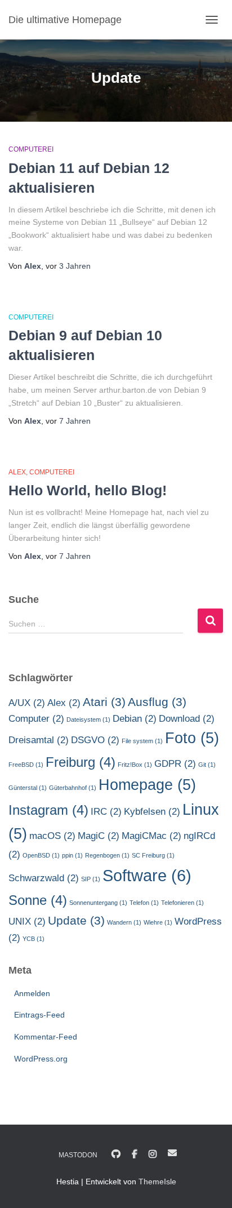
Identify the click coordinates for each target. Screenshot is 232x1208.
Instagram (48, 810)
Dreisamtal (38, 740)
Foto (192, 738)
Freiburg (80, 762)
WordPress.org (41, 1058)
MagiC (98, 835)
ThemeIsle (157, 1181)
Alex (17, 472)
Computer (36, 718)
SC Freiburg (153, 855)
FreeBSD (25, 764)
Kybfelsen (152, 811)
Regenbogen (107, 855)
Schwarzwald (43, 878)
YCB (33, 938)
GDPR (175, 763)
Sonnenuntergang (98, 902)
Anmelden (32, 993)
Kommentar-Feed (45, 1036)
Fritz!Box (135, 764)
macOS (52, 835)
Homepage (147, 784)
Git (207, 764)
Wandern (124, 922)
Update (76, 920)
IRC (106, 811)
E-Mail (172, 1153)
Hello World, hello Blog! (87, 490)
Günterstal (27, 787)
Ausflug (157, 701)
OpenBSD (41, 855)
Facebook (134, 1154)
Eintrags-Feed (39, 1014)
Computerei (30, 149)
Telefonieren (182, 902)
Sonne (37, 900)
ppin (72, 855)
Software (146, 875)
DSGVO (95, 740)
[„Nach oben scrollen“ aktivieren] (209, 1185)
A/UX (26, 703)
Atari (104, 701)
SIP (90, 879)
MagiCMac (151, 835)
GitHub (116, 1154)
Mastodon (78, 1155)
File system (142, 741)
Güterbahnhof (72, 787)
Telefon (144, 902)
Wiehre (158, 922)
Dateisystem (88, 719)
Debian (135, 718)
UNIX (27, 921)
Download (187, 718)
